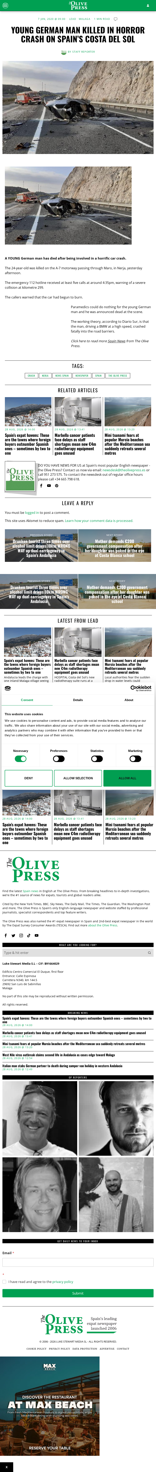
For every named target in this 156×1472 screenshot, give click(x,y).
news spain (62, 375)
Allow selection (78, 778)
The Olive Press (117, 375)
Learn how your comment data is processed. (99, 520)
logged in (32, 512)
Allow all (127, 778)
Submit (77, 1293)
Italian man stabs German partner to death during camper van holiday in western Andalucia (62, 1066)
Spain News (116, 341)
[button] (149, 953)
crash (31, 375)
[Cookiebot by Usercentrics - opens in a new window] (133, 688)
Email (8, 1253)
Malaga (84, 19)
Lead (72, 19)
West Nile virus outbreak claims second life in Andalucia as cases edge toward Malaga (58, 1055)
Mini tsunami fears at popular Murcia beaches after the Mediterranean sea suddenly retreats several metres (127, 444)
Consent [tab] (27, 699)
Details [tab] (78, 699)
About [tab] (129, 699)
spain (98, 375)
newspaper (82, 375)
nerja (45, 375)
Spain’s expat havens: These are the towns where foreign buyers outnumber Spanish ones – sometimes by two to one (28, 444)
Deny (28, 778)
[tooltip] (41, 485)
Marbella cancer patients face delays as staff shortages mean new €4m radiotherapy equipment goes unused (75, 444)
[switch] (59, 759)
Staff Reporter (83, 51)
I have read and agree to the (41, 1282)
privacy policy (62, 1282)
